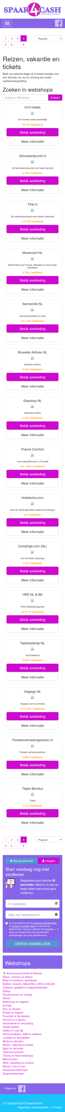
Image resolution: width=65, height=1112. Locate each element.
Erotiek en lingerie (13, 1012)
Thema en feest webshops (18, 1055)
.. (17, 44)
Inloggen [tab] (50, 861)
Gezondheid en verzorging (18, 1023)
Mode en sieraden (13, 1041)
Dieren (6, 998)
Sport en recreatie (13, 1048)
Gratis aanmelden (32, 943)
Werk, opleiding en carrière (18, 1062)
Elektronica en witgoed (16, 1002)
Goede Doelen (11, 1027)
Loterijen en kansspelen (16, 1037)
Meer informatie (32, 141)
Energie (7, 1005)
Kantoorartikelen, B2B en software (22, 1034)
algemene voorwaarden (45, 922)
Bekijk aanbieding (32, 132)
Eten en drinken (12, 1009)
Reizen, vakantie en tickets (18, 1045)
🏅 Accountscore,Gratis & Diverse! (22, 973)
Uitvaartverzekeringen (15, 1070)
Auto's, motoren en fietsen (18, 977)
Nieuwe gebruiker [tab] (23, 861)
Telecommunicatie (13, 1052)
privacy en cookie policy (24, 925)
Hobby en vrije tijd (13, 1030)
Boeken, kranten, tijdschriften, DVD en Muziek (29, 984)
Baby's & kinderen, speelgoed (20, 980)
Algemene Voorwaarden (33, 1107)
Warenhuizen (10, 1059)
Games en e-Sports (14, 1019)
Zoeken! (55, 97)
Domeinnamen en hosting (17, 994)
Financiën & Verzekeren (16, 1016)
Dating (6, 991)
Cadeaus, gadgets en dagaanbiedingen (25, 987)
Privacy (57, 1107)
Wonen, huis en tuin (14, 1066)
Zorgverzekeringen (13, 1073)
